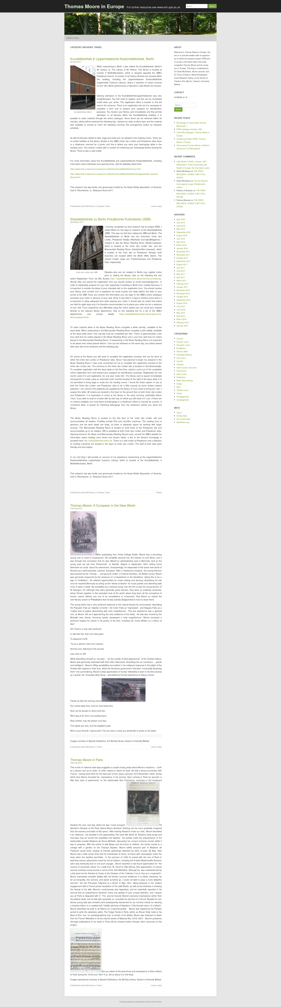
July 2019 (181, 222)
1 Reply (159, 492)
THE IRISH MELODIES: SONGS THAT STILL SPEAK (191, 174)
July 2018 (181, 238)
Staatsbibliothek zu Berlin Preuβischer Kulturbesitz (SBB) (110, 219)
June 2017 (181, 270)
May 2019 (181, 229)
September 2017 (183, 261)
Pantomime (181, 370)
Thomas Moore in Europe (94, 6)
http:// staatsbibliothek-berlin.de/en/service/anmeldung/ (135, 278)
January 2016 (182, 325)
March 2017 (181, 280)
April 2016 (181, 316)
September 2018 (183, 232)
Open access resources (187, 367)
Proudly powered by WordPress (132, 1001)
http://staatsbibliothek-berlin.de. (98, 440)
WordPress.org (183, 422)
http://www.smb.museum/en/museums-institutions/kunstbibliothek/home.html (105, 168)
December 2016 (183, 290)
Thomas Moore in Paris (86, 759)
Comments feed (183, 419)
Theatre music (183, 390)
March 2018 (181, 245)
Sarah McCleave (87, 206)
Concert (180, 338)
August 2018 (182, 235)
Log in (179, 412)
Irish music (181, 357)
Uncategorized (183, 399)
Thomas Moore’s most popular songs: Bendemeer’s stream (192, 184)
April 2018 (181, 241)
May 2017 (181, 274)
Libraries (100, 206)
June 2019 (181, 225)
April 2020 (181, 219)
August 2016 (182, 303)
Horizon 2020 (182, 351)
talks (179, 386)
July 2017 (181, 267)
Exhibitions (181, 348)
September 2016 (183, 299)
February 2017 (183, 283)
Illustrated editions (184, 354)
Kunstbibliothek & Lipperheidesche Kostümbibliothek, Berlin (112, 58)
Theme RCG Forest (153, 1001)
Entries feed (182, 415)
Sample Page (72, 38)
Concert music (183, 341)
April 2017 (181, 277)
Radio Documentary (185, 380)
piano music (182, 374)
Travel (107, 206)
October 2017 (182, 258)
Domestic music (183, 345)
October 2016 (182, 296)
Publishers (181, 377)
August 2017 (182, 264)
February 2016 (183, 322)
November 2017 (183, 254)
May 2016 (181, 312)
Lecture (180, 361)
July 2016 (181, 306)
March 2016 (181, 319)
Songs (179, 383)
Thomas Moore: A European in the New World (102, 505)
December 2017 (183, 251)
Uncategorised (183, 396)
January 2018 (182, 248)
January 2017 (182, 287)
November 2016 (183, 293)
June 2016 (181, 309)
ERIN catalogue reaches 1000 (189, 129)
